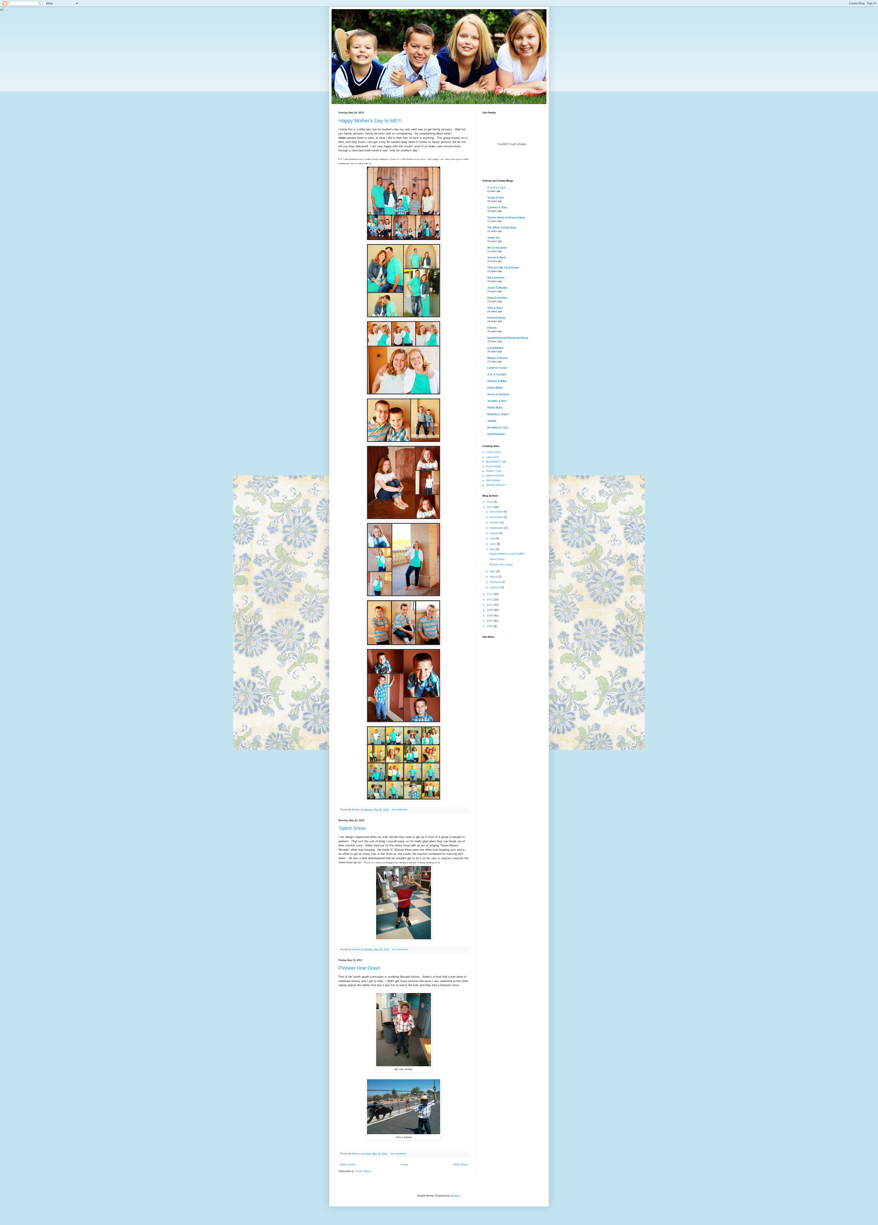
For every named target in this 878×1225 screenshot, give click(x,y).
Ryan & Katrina (497, 297)
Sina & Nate (495, 308)
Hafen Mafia (495, 387)
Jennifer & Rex (497, 401)
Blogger (455, 1195)
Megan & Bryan (497, 358)
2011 (490, 599)
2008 (490, 615)
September (497, 528)
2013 (490, 507)
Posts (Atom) (363, 1171)
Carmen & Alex (497, 207)
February (496, 582)
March (494, 576)
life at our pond (496, 247)
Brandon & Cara (497, 427)
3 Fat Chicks (493, 452)
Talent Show (352, 828)
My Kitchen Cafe (496, 461)
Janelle (492, 421)
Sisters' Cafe (493, 471)
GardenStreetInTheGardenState (507, 337)
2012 (490, 594)
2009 (490, 610)
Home (404, 1164)
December (496, 511)
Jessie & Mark (496, 257)
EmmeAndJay (496, 317)
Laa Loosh (492, 457)
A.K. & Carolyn (496, 374)
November (496, 517)
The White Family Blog (501, 227)
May (493, 549)
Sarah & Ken (495, 197)
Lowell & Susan (497, 367)
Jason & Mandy (497, 287)
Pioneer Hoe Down (359, 968)
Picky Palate (493, 466)
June (493, 544)
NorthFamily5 (496, 434)
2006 (490, 626)
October (495, 522)
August (494, 533)
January (495, 587)
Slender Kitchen (496, 485)
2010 (490, 604)
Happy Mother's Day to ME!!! (370, 121)
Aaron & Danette (498, 394)
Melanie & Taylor (498, 414)
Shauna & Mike (497, 381)
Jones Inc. (494, 237)
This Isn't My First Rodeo (503, 267)
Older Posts (460, 1164)
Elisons (492, 327)
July (492, 538)
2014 (490, 501)
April (493, 571)
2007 (490, 620)
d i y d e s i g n (496, 187)
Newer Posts (347, 1164)
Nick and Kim (496, 277)
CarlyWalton (495, 348)
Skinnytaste (493, 480)
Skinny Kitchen (495, 475)
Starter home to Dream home (506, 217)
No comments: (400, 809)
